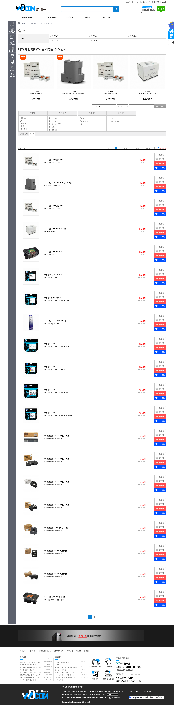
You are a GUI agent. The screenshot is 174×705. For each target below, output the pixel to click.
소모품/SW (32, 23)
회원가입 (135, 2)
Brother (24, 118)
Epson (24, 123)
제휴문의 (70, 651)
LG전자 (24, 129)
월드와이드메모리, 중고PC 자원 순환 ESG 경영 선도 (37, 677)
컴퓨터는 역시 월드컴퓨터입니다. (66, 667)
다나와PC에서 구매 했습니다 (65, 672)
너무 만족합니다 (60, 680)
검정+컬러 (84, 121)
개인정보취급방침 (45, 651)
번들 (112, 118)
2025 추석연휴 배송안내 (28, 680)
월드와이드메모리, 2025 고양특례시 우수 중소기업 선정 (38, 675)
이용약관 (32, 651)
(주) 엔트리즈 (116, 697)
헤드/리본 (49, 23)
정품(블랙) (55, 36)
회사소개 (23, 651)
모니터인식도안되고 (62, 662)
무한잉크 (54, 121)
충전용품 (54, 130)
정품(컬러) (94, 36)
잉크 (41, 23)
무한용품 (94, 41)
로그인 (128, 2)
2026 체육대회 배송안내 (28, 665)
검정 (82, 118)
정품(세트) (133, 36)
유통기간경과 (115, 121)
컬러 (82, 124)
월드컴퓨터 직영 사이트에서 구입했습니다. (69, 670)
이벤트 (78, 651)
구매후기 (58, 665)
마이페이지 (143, 2)
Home (23, 23)
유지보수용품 (56, 124)
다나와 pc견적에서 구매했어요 (65, 677)
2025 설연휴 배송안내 (27, 670)
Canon (24, 121)
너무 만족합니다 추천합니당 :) (65, 675)
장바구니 (152, 2)
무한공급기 (55, 118)
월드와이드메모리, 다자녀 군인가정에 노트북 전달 (37, 667)
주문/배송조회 (161, 2)
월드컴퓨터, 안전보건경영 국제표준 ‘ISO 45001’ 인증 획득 (39, 672)
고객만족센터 (58, 651)
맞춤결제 (87, 651)
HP (23, 126)
